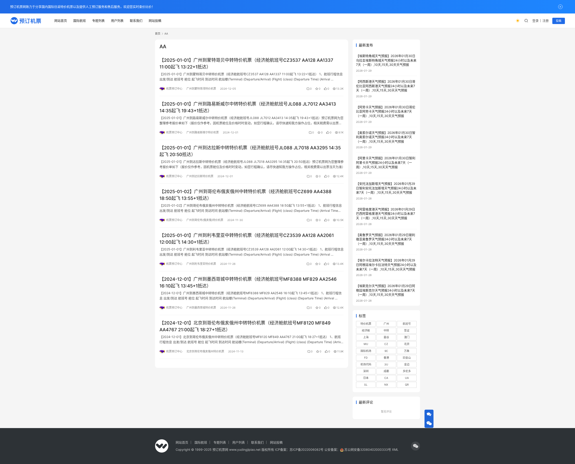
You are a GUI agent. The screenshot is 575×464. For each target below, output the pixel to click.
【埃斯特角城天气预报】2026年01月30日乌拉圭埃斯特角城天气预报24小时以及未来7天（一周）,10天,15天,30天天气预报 (386, 60)
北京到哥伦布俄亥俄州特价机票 (205, 351)
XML (395, 449)
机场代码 (365, 364)
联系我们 (136, 20)
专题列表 (98, 20)
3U (386, 364)
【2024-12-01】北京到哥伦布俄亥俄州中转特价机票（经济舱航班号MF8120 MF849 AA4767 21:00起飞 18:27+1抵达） (245, 326)
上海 (366, 337)
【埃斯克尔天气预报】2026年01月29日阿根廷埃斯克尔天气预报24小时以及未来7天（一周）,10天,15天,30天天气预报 (385, 290)
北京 (406, 344)
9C (386, 351)
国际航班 (79, 20)
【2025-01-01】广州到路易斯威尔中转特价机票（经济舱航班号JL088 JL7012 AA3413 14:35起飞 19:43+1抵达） (247, 107)
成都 (386, 371)
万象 (406, 351)
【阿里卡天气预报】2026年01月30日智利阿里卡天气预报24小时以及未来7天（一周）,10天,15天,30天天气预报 (385, 162)
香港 (386, 357)
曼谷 (386, 337)
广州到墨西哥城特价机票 (201, 307)
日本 (366, 378)
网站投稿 (155, 20)
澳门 (406, 337)
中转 (386, 330)
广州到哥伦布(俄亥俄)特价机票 (204, 220)
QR (407, 384)
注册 (545, 20)
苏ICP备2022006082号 (306, 449)
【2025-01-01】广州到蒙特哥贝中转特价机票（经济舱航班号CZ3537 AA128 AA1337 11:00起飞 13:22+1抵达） (246, 63)
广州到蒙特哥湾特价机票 (201, 88)
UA (407, 378)
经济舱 (366, 330)
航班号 (407, 323)
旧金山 (407, 357)
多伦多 (407, 371)
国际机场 (365, 351)
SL (365, 384)
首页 (157, 33)
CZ (386, 344)
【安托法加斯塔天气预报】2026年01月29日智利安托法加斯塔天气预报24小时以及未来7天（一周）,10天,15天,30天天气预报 (386, 188)
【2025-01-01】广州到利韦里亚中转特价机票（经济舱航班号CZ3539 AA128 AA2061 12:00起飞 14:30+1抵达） (246, 239)
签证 (406, 330)
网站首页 (60, 20)
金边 (406, 364)
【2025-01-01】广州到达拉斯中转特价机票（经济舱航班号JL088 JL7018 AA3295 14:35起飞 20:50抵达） (250, 151)
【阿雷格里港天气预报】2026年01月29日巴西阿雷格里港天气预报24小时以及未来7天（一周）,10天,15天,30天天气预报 (385, 213)
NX (386, 384)
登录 (535, 20)
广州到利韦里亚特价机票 (201, 263)
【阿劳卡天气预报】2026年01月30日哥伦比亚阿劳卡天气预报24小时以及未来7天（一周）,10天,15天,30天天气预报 (385, 111)
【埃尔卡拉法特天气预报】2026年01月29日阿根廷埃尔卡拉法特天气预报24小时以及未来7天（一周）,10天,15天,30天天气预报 (386, 264)
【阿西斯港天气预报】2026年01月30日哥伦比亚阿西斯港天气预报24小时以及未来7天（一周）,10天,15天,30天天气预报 (385, 86)
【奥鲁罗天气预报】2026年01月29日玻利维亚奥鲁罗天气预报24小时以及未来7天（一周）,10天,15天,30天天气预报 (385, 239)
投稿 (558, 20)
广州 (386, 323)
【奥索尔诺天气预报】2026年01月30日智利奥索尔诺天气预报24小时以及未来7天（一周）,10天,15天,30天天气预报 (385, 137)
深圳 (366, 371)
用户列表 (117, 20)
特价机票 (365, 323)
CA (386, 378)
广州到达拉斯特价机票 (199, 176)
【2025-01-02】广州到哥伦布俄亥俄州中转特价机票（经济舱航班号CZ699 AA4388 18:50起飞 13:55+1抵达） (245, 195)
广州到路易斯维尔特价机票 (202, 132)
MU (366, 344)
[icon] (415, 446)
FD (366, 357)
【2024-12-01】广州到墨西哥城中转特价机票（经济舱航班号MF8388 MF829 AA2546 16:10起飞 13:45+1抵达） (248, 282)
